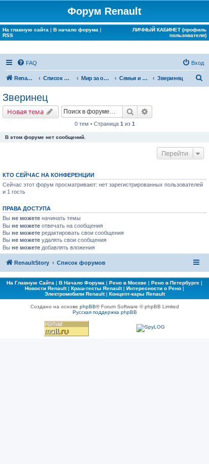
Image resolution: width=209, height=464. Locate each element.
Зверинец (25, 97)
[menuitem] (27, 63)
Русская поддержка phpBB (105, 312)
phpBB (88, 306)
